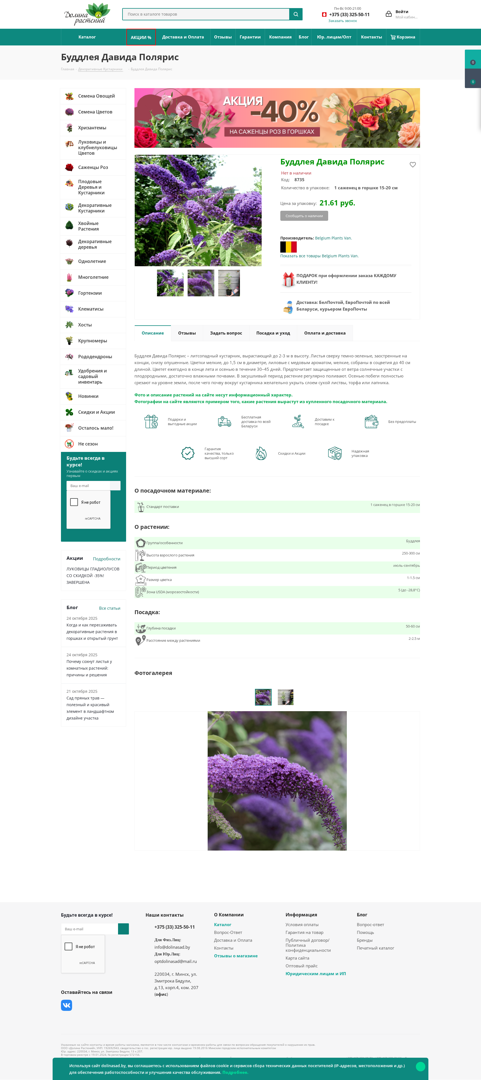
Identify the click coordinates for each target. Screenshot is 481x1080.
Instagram (94, 1005)
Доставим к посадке (325, 421)
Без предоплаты (402, 421)
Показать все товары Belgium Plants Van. (319, 255)
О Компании (229, 915)
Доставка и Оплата (233, 940)
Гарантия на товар (304, 932)
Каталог (222, 924)
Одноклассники (66, 1019)
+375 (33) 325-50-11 (174, 927)
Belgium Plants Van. (333, 238)
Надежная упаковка (360, 453)
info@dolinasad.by (172, 947)
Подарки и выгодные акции (182, 421)
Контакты (224, 948)
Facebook (80, 1005)
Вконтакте (66, 1005)
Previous (150, 283)
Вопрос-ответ (370, 924)
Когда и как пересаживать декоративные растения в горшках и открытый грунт (92, 631)
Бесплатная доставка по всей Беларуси (256, 421)
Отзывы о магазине (236, 955)
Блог (362, 915)
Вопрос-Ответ (228, 932)
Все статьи (110, 608)
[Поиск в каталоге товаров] (296, 14)
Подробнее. (235, 1072)
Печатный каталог (375, 948)
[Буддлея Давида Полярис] (277, 780)
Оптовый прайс (302, 965)
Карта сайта (297, 958)
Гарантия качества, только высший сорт (219, 453)
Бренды (365, 940)
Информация (301, 915)
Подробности (107, 558)
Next (246, 283)
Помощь (365, 932)
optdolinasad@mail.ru (175, 961)
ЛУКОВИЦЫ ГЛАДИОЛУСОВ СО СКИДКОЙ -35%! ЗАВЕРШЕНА (93, 575)
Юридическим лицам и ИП (316, 973)
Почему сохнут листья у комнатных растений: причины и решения (89, 668)
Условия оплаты (302, 924)
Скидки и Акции (291, 453)
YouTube (108, 1005)
